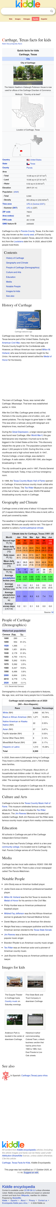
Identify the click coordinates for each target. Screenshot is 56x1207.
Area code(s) (8, 215)
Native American (10, 721)
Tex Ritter (29, 487)
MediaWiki (17, 1198)
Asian (5, 729)
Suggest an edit (31, 1172)
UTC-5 (29, 207)
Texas (32, 163)
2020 (16, 191)
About (23, 1200)
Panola (29, 167)
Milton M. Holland (12, 897)
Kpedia (35, 19)
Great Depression (20, 431)
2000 (6, 675)
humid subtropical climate (31, 527)
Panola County (28, 231)
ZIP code (6, 211)
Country (6, 159)
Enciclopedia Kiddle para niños (14, 1203)
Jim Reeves (20, 813)
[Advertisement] (28, 29)
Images (18, 19)
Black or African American (15, 716)
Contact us (42, 1200)
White (5, 712)
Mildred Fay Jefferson (14, 913)
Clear (46, 11)
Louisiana (18, 241)
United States (35, 159)
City (28, 58)
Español (44, 19)
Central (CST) (39, 203)
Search (51, 11)
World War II (36, 435)
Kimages (26, 19)
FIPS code (7, 219)
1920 (6, 645)
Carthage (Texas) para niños (34, 1075)
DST (15, 207)
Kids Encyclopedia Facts (12, 43)
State (4, 163)
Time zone (7, 203)
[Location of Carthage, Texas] (28, 111)
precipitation (9, 577)
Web (10, 19)
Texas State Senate (43, 929)
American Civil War (11, 342)
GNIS (4, 223)
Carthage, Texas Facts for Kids (16, 1162)
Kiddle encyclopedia (26, 1149)
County (5, 167)
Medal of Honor (11, 900)
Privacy (32, 1200)
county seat (28, 234)
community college (10, 846)
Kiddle (4, 1200)
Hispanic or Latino (11, 746)
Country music (11, 1001)
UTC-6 (29, 203)
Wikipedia (25, 1195)
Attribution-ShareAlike (12, 1155)
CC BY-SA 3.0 (30, 1190)
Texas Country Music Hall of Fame (29, 480)
